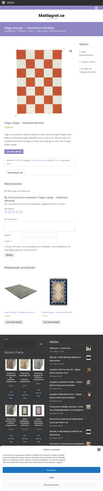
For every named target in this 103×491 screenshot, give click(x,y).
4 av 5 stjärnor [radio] (17, 212)
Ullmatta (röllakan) (40, 160)
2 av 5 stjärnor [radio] (9, 212)
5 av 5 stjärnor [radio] (21, 212)
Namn (7, 235)
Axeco (57, 160)
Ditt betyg (9, 208)
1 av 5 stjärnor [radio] (6, 212)
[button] (99, 449)
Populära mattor (88, 62)
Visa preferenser (51, 484)
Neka (51, 477)
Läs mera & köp (13, 151)
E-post (8, 241)
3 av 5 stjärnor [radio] (13, 212)
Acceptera (51, 470)
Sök (6, 339)
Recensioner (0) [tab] (15, 172)
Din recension (11, 219)
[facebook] (96, 8)
